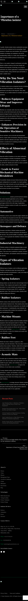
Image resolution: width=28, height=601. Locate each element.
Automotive (11, 34)
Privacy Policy (4, 593)
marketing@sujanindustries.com (11, 544)
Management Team (5, 477)
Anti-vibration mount (5, 196)
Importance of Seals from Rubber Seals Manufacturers (16, 447)
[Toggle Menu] (25, 6)
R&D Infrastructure (5, 495)
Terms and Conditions (15, 593)
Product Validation (5, 500)
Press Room (3, 485)
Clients (2, 481)
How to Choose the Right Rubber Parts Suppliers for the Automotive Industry (14, 439)
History (2, 471)
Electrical (3, 516)
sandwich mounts (14, 364)
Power (2, 514)
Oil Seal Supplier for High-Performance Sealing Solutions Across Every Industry (13, 413)
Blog (2, 487)
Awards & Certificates (6, 479)
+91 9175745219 (8, 536)
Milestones (3, 483)
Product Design (4, 502)
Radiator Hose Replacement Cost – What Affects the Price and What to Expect (13, 409)
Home (3, 34)
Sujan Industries (5, 382)
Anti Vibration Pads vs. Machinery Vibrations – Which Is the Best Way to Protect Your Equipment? (13, 404)
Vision (2, 473)
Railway (3, 510)
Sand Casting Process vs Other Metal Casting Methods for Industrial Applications (13, 418)
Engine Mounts (15, 329)
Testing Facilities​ (5, 498)
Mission (2, 475)
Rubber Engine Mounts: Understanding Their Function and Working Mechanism (13, 422)
